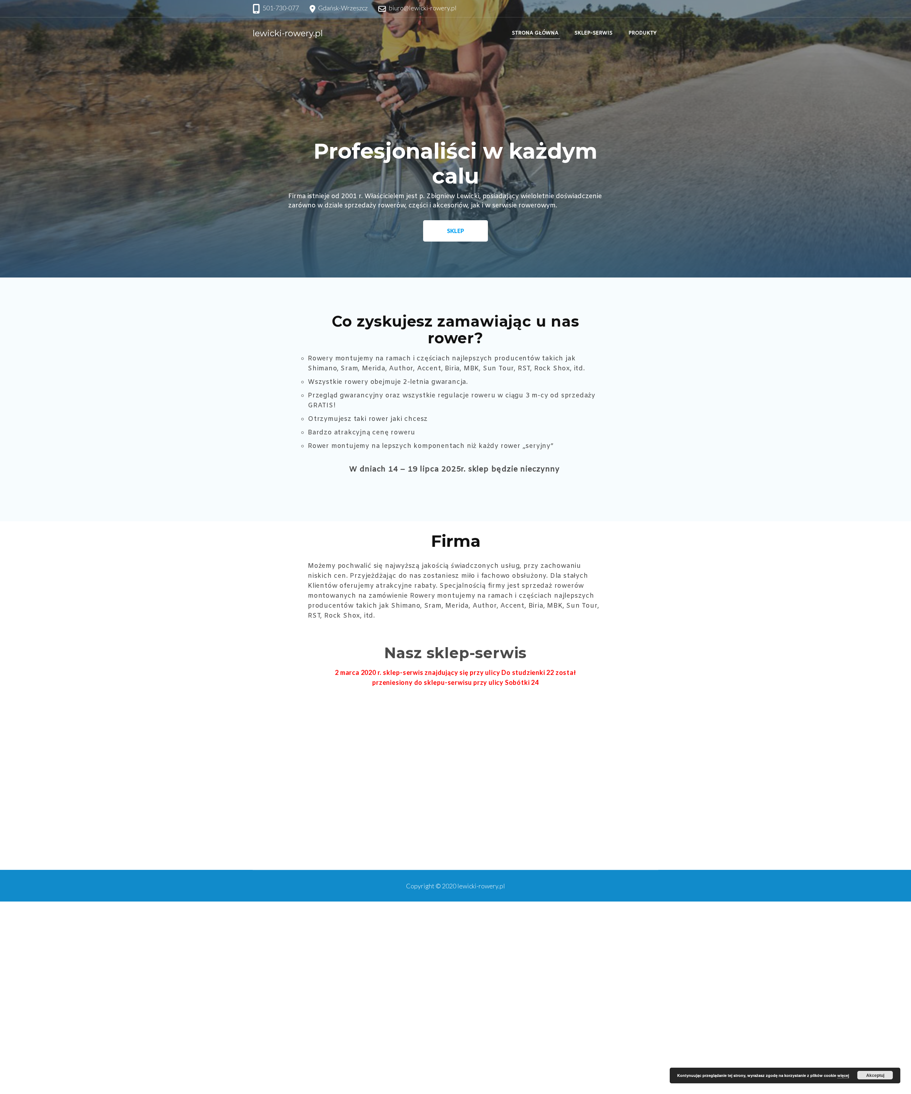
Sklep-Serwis (593, 33)
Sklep (455, 230)
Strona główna (535, 33)
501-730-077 (281, 8)
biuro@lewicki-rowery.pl (423, 8)
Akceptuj (875, 1075)
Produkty (642, 33)
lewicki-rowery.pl (288, 33)
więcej (843, 1075)
